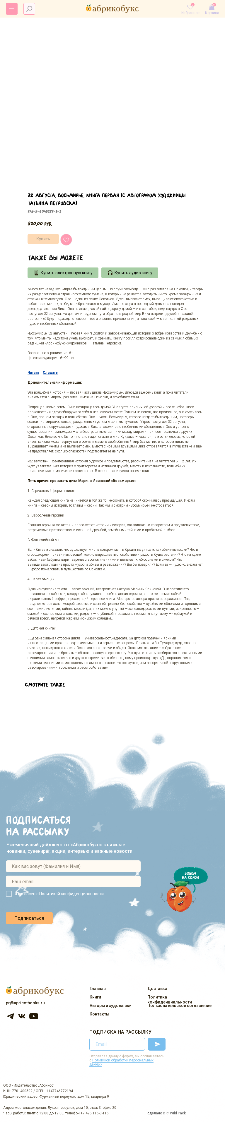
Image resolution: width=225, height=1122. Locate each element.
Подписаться (29, 918)
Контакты (99, 1014)
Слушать (50, 372)
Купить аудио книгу (133, 272)
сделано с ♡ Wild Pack (166, 1113)
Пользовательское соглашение (179, 1005)
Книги (95, 997)
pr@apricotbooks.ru (25, 1003)
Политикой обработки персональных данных (121, 1062)
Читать (33, 372)
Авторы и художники (111, 1005)
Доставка (157, 988)
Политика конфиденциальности (169, 999)
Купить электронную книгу (67, 272)
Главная (98, 988)
